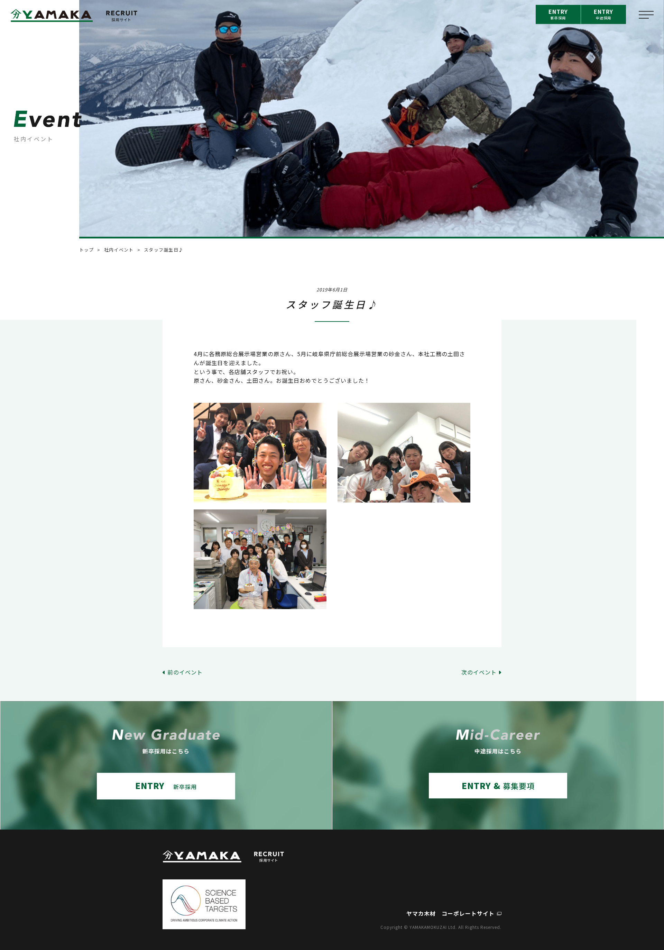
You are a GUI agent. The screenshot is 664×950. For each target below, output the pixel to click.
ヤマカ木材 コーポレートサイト (450, 913)
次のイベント (479, 672)
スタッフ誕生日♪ (163, 249)
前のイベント (185, 672)
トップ (86, 249)
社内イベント (119, 249)
